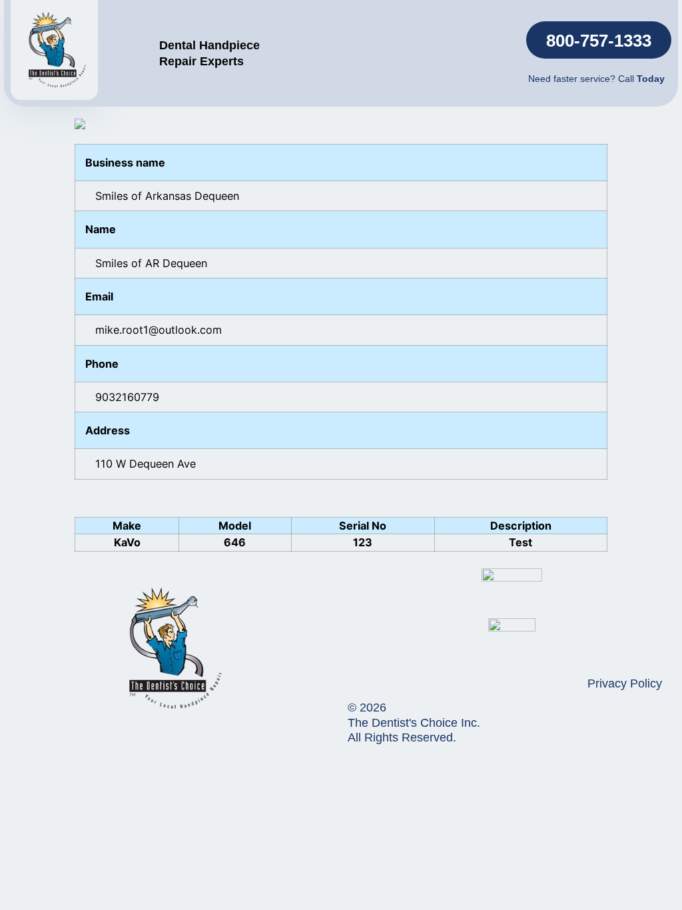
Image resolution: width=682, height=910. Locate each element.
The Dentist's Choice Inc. (414, 722)
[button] (598, 40)
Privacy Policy (624, 683)
